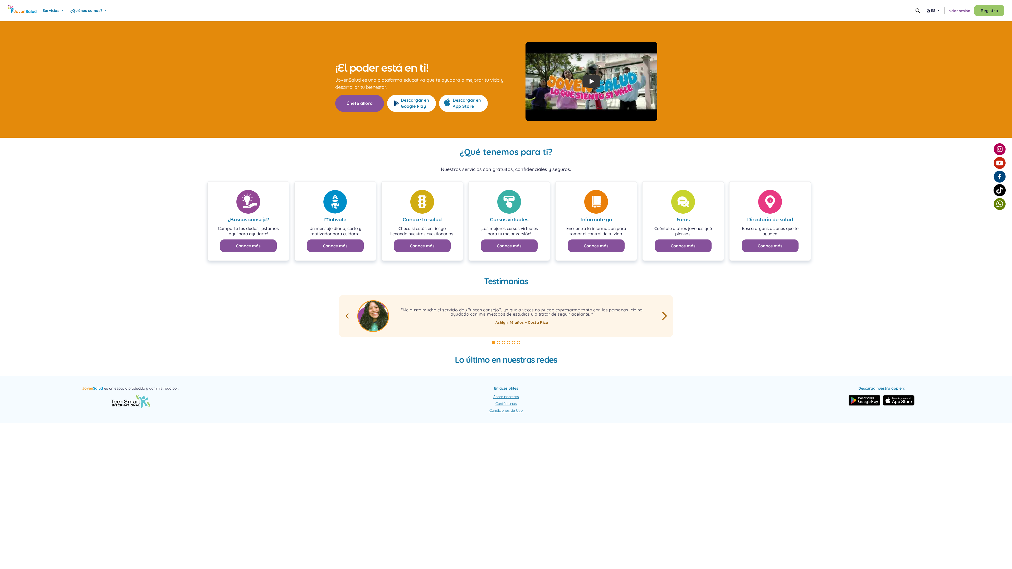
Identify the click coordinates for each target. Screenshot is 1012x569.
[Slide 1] (493, 342)
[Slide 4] (508, 342)
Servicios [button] (52, 10)
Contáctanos (506, 403)
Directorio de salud (770, 220)
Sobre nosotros (506, 396)
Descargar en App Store (467, 103)
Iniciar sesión (958, 10)
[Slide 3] (503, 342)
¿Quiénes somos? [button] (87, 10)
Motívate (335, 220)
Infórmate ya (596, 220)
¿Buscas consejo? (248, 220)
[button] (591, 81)
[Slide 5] (513, 342)
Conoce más (248, 245)
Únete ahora (360, 103)
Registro (989, 10)
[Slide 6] (518, 342)
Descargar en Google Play (415, 103)
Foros (683, 220)
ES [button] (933, 10)
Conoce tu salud (422, 220)
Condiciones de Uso (506, 410)
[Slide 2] (498, 342)
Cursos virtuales (509, 220)
